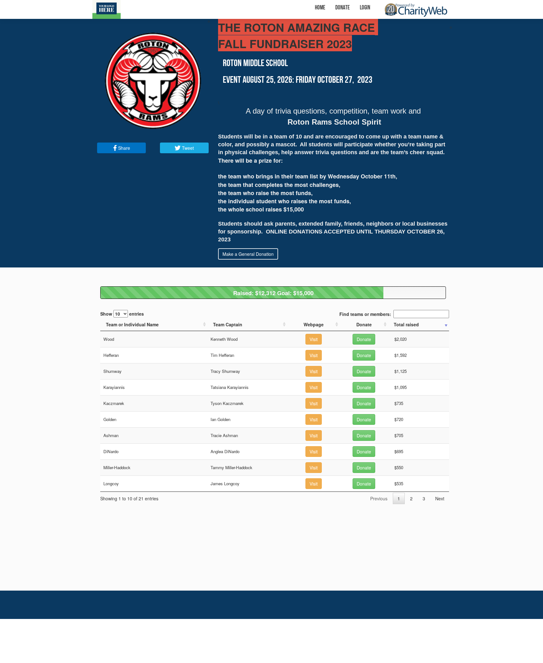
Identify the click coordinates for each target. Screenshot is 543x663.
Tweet (187, 148)
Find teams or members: (365, 314)
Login (365, 7)
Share (123, 148)
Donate (342, 7)
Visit (314, 339)
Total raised (406, 324)
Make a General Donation (248, 254)
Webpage (314, 324)
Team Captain (227, 324)
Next (439, 498)
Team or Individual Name (132, 324)
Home (320, 7)
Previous (378, 498)
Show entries (122, 314)
